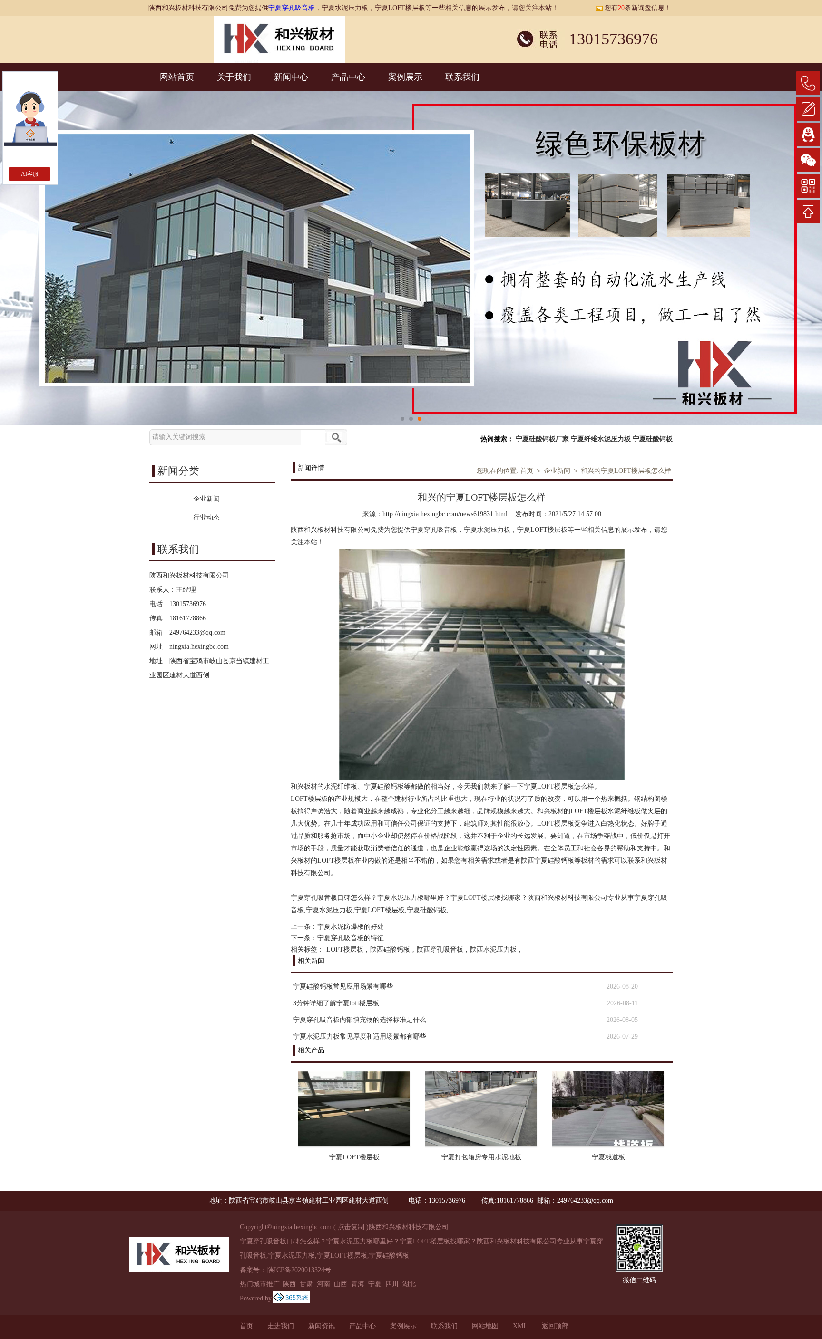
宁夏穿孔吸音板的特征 (350, 938)
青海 (357, 1284)
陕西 (289, 1284)
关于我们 (234, 77)
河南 (323, 1284)
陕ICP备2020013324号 (299, 1269)
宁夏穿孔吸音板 (291, 7)
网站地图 (485, 1325)
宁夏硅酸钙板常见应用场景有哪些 (343, 986)
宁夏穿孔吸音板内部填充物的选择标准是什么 (359, 1019)
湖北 (409, 1284)
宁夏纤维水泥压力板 (601, 439)
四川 (392, 1284)
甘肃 (306, 1284)
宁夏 (375, 1284)
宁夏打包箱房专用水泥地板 (481, 1157)
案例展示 (405, 77)
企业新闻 (557, 470)
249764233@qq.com (197, 632)
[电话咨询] (808, 83)
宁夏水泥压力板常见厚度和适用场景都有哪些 (359, 1036)
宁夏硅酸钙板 (653, 439)
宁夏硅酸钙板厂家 (542, 439)
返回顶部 (555, 1325)
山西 (340, 1284)
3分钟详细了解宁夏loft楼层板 (336, 1003)
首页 (526, 470)
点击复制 (351, 1227)
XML (520, 1325)
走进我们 (280, 1325)
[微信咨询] (808, 160)
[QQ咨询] (808, 134)
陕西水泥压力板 (493, 949)
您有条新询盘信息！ (638, 7)
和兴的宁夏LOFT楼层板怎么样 (626, 470)
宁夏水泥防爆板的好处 (350, 926)
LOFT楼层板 (344, 949)
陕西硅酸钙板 (390, 949)
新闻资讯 (321, 1325)
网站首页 (177, 77)
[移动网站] (808, 186)
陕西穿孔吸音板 (440, 949)
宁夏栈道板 (608, 1157)
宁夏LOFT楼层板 (354, 1157)
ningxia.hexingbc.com (199, 646)
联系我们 (462, 77)
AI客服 (30, 174)
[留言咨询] (808, 109)
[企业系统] (291, 1298)
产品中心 (348, 77)
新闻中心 (291, 77)
